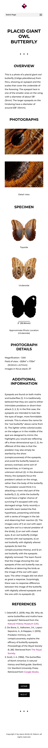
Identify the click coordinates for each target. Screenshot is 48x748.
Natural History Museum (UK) (23, 623)
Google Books (31, 672)
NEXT (24, 694)
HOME (24, 686)
